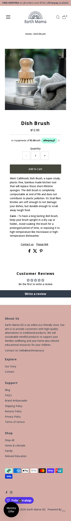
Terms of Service (15, 422)
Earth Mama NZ (36, 509)
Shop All (9, 440)
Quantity (35, 148)
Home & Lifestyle (15, 445)
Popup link (42, 244)
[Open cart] (64, 17)
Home (28, 33)
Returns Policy (13, 411)
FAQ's (8, 395)
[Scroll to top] (63, 511)
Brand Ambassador (16, 400)
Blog (7, 390)
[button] (11, 509)
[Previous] (11, 55)
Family (9, 450)
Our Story (10, 366)
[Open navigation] (8, 17)
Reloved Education (16, 456)
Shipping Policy (13, 406)
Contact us (27, 244)
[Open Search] (58, 17)
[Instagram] (11, 492)
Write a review (35, 294)
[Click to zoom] (60, 55)
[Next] (20, 55)
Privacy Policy (13, 416)
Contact (9, 371)
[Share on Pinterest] (41, 251)
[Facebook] (6, 492)
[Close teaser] (20, 501)
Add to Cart (35, 169)
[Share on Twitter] (35, 251)
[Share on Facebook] (29, 251)
